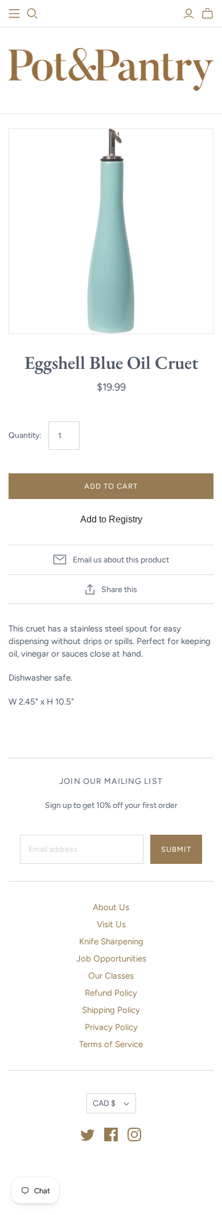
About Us (111, 907)
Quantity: (25, 435)
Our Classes (111, 976)
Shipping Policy (111, 1010)
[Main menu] (14, 13)
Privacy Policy (111, 1027)
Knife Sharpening (111, 941)
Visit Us (111, 924)
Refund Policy (111, 993)
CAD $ (104, 1103)
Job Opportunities (111, 959)
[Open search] (32, 13)
